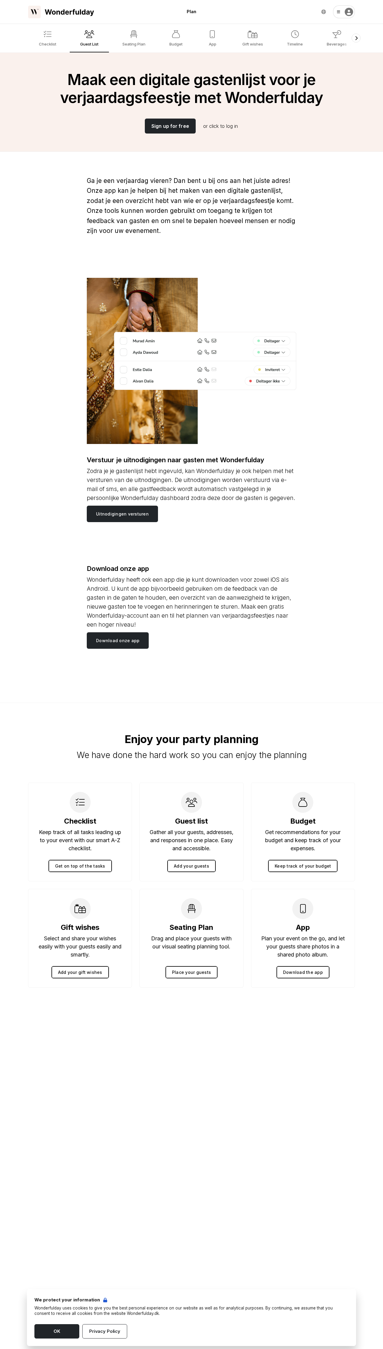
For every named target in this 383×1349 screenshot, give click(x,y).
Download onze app (117, 640)
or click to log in (220, 126)
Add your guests (191, 865)
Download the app (303, 972)
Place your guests (191, 972)
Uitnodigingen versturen (122, 513)
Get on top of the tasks (80, 865)
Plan (191, 11)
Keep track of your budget (303, 865)
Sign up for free (170, 126)
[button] (344, 11)
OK (57, 1331)
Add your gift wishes (80, 972)
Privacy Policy (104, 1331)
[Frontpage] (61, 12)
